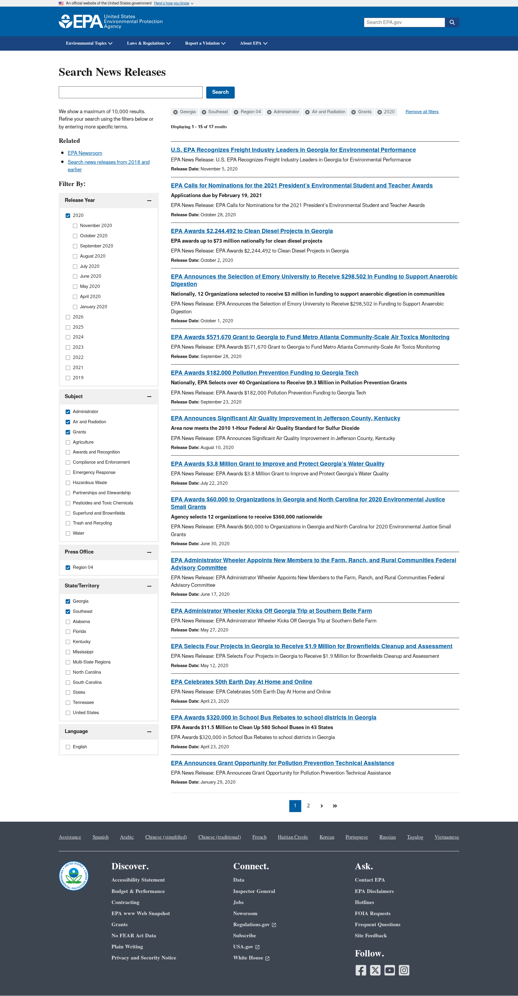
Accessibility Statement (138, 880)
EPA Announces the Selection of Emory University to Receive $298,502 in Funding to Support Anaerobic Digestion (314, 280)
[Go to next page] (322, 806)
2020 (389, 112)
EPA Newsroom (85, 153)
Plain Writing (127, 947)
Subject (74, 396)
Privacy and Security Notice (144, 958)
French (259, 837)
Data (238, 880)
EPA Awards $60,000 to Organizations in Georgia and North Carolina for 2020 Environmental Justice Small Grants (308, 503)
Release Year (80, 200)
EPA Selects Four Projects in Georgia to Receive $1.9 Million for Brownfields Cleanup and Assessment (311, 646)
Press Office (79, 552)
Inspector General (254, 891)
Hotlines (364, 902)
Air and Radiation (328, 112)
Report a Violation (202, 43)
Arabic (127, 837)
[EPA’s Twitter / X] (375, 970)
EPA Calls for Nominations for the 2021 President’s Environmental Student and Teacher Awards (302, 186)
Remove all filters (422, 112)
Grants (364, 112)
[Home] (111, 21)
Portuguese (357, 837)
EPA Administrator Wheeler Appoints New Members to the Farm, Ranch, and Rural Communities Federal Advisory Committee (313, 564)
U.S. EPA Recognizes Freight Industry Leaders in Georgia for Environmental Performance (293, 150)
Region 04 (250, 112)
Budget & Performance (138, 891)
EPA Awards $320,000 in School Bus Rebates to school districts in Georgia (274, 718)
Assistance (70, 837)
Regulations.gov (251, 924)
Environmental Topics (86, 43)
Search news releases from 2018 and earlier (109, 166)
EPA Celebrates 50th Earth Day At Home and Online (241, 682)
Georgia (187, 112)
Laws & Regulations (146, 43)
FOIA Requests (373, 913)
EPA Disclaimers (374, 891)
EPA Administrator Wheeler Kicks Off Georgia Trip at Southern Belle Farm (271, 611)
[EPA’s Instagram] (404, 970)
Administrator (285, 112)
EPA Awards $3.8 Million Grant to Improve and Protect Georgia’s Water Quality (278, 464)
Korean (327, 837)
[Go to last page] (335, 806)
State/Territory (82, 586)
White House (248, 958)
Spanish (101, 837)
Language (76, 731)
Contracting (125, 902)
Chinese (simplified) (166, 837)
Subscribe (244, 935)
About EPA (251, 43)
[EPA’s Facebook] (361, 970)
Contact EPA (370, 880)
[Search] (452, 22)
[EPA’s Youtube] (390, 970)
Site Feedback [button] (371, 935)
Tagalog (415, 837)
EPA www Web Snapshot (141, 913)
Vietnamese (447, 837)
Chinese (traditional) (219, 837)
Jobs (238, 902)
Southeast (217, 112)
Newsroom (245, 913)
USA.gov (243, 947)
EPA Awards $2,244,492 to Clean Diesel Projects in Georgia (252, 231)
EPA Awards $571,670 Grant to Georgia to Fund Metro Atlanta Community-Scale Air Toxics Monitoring (310, 337)
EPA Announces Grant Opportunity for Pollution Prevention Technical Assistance (282, 763)
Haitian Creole (293, 837)
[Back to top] (501, 979)
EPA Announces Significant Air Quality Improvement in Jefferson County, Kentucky (285, 418)
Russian (388, 837)
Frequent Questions (377, 924)
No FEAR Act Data (134, 935)
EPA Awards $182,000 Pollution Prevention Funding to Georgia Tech (265, 373)
